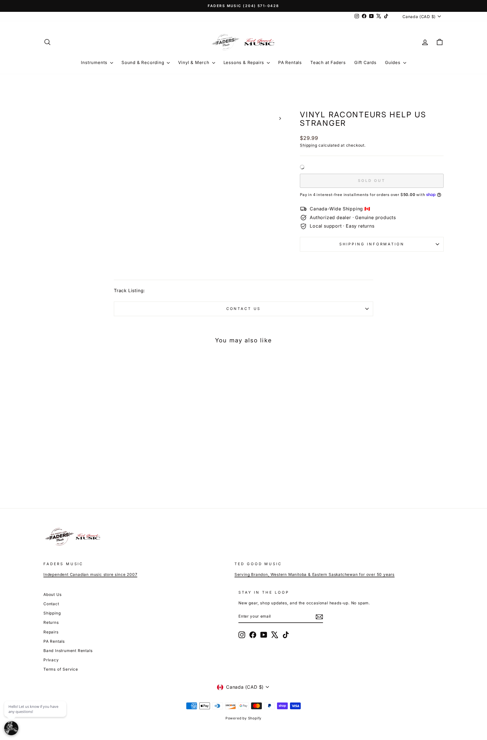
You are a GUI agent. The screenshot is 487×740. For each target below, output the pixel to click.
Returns (51, 622)
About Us (52, 594)
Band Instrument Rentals (67, 650)
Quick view (91, 446)
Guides (393, 62)
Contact (51, 604)
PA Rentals (290, 62)
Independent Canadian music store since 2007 (90, 574)
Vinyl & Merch (194, 62)
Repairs (51, 632)
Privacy (51, 660)
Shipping (308, 145)
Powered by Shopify (243, 718)
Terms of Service (60, 669)
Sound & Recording (143, 62)
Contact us (243, 309)
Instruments (95, 62)
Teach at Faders (328, 62)
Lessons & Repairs (244, 62)
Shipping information (371, 244)
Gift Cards (365, 62)
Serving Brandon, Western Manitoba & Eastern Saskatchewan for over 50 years (314, 574)
